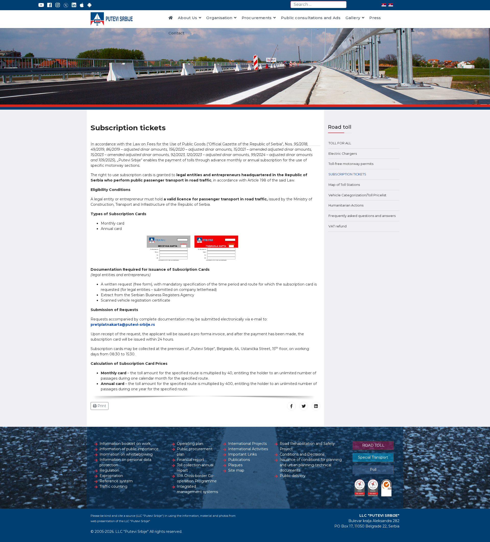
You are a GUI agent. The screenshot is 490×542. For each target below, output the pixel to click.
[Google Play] (89, 5)
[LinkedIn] (74, 5)
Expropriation (111, 475)
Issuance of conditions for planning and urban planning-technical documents (311, 465)
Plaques (235, 465)
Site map (236, 470)
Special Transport (373, 457)
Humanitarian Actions (345, 205)
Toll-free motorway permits (350, 164)
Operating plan (190, 443)
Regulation (109, 470)
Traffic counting (113, 486)
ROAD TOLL (373, 445)
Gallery (353, 17)
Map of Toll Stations (344, 185)
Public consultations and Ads (311, 17)
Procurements (257, 17)
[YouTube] (41, 5)
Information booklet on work (125, 443)
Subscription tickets (347, 174)
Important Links (242, 454)
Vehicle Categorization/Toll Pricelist (357, 195)
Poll (373, 469)
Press (375, 17)
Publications (239, 459)
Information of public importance (129, 449)
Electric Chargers (342, 154)
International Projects (247, 443)
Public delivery (292, 475)
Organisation (219, 17)
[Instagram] (57, 5)
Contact (176, 33)
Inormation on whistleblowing (126, 454)
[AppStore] (82, 5)
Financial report (190, 459)
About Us (187, 17)
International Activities (248, 449)
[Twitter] (66, 5)
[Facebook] (49, 5)
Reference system (116, 481)
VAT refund (337, 226)
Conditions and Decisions (302, 454)
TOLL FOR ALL (339, 143)
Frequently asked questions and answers (362, 216)
